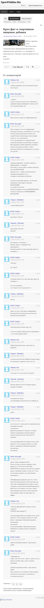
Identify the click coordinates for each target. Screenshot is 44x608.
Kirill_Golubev (15, 112)
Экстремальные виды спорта (12, 36)
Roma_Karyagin (15, 94)
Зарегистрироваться (35, 5)
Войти (23, 5)
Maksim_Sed (14, 80)
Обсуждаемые (22, 22)
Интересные (7, 22)
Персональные (26, 18)
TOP (29, 22)
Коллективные (14, 18)
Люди (18, 12)
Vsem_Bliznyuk (18, 67)
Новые (14, 22)
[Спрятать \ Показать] (41, 25)
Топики (4, 12)
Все (6, 18)
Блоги (12, 12)
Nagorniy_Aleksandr (17, 223)
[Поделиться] (33, 66)
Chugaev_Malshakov (17, 200)
